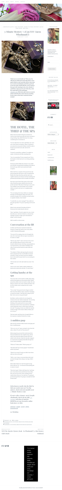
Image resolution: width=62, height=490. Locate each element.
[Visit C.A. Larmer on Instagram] (50, 117)
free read (24, 424)
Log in (49, 152)
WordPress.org (50, 160)
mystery (36, 26)
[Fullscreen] (58, 107)
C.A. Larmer (31, 11)
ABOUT (12, 1)
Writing (25, 28)
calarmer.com (13, 92)
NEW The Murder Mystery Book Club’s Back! (12, 431)
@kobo (27, 406)
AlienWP (41, 487)
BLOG (7, 1)
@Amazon (13, 406)
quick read (29, 424)
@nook (23, 406)
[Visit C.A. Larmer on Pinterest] (52, 117)
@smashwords (14, 408)
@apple (18, 406)
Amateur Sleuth (8, 26)
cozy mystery (19, 26)
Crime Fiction (28, 26)
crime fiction (19, 424)
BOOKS (17, 1)
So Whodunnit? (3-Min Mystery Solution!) (33, 431)
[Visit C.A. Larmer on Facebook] (48, 117)
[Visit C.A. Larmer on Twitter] (6, 446)
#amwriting (7, 424)
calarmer (16, 420)
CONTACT (22, 1)
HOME (3, 1)
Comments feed (51, 157)
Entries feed (50, 154)
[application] (53, 105)
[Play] (49, 107)
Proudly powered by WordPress (25, 487)
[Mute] (56, 107)
